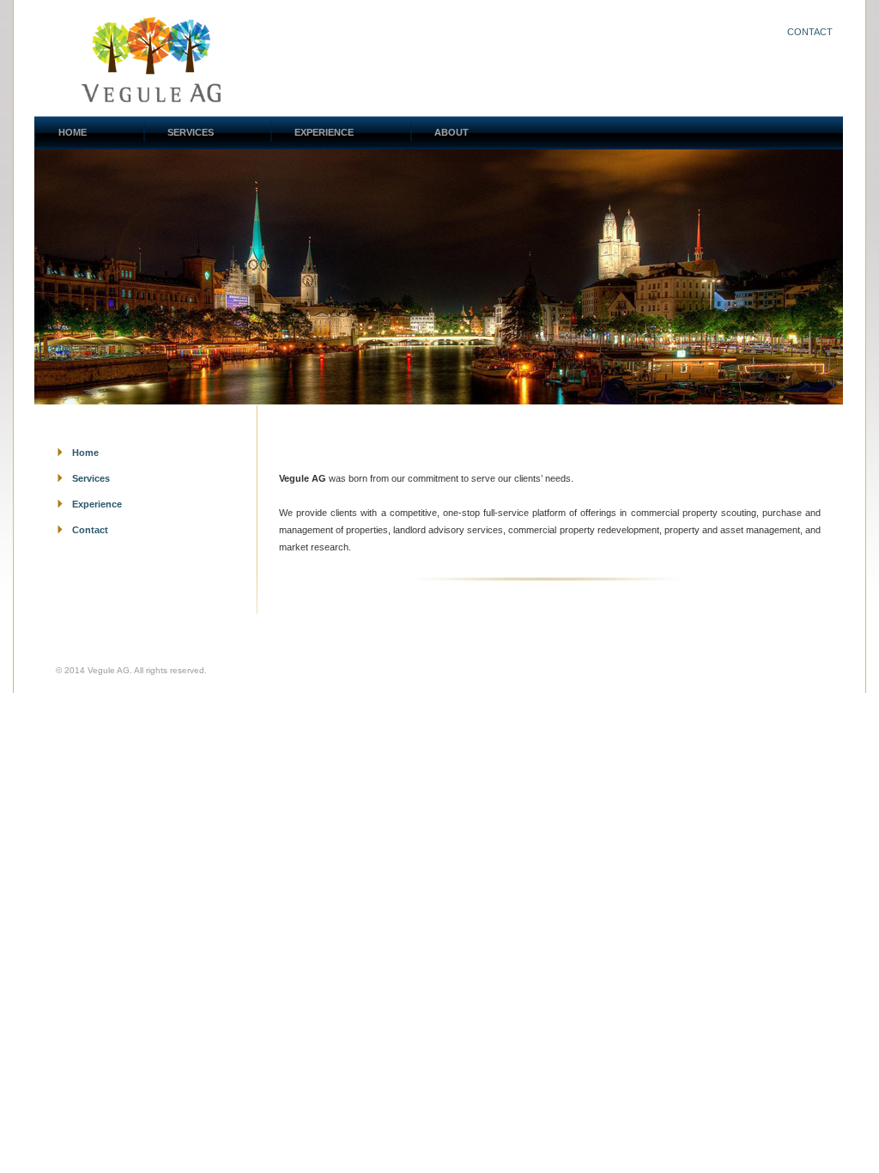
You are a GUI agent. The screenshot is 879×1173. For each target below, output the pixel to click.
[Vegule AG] (151, 97)
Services (91, 478)
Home (85, 452)
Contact (810, 32)
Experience (97, 504)
